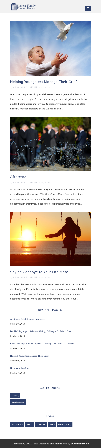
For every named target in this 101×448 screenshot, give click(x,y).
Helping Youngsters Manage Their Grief (43, 82)
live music (41, 424)
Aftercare (18, 177)
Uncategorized (42, 87)
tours (52, 424)
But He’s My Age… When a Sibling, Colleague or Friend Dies (40, 331)
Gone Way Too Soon (20, 368)
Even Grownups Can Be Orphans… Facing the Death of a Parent (42, 343)
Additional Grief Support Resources (27, 319)
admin (16, 87)
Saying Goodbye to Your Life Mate (39, 272)
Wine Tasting (64, 424)
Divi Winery (17, 424)
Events (29, 424)
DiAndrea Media (80, 443)
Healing (15, 396)
